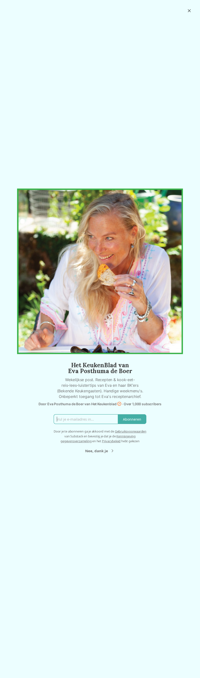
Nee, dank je (96, 450)
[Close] (189, 11)
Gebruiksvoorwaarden (130, 431)
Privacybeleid (111, 441)
